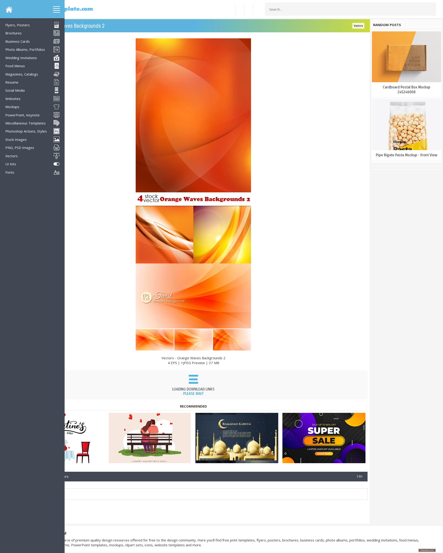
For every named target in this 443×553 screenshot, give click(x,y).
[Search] (431, 9)
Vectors (358, 25)
